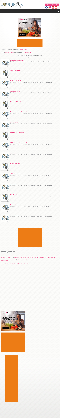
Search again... (24, 49)
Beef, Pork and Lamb (44, 257)
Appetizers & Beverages (7, 257)
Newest (7, 52)
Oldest (12, 52)
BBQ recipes (12, 263)
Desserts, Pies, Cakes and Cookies (43, 259)
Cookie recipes (5, 263)
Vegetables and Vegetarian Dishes (25, 259)
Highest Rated (27, 52)
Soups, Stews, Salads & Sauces (31, 257)
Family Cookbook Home (11, 5)
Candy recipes (19, 263)
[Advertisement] (29, 43)
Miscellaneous (4, 260)
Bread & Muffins (18, 257)
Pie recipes (26, 263)
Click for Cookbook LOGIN (52, 4)
